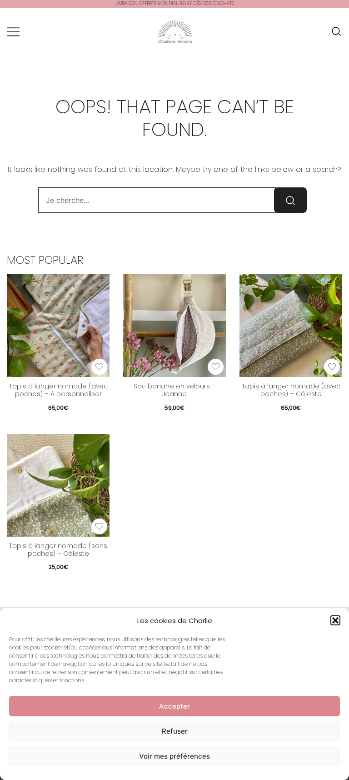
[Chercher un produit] (336, 31)
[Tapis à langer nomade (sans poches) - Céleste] (58, 485)
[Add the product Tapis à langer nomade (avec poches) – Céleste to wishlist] (332, 367)
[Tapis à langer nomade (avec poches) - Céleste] (290, 325)
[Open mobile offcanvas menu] (13, 31)
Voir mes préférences (174, 756)
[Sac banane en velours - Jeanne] (174, 325)
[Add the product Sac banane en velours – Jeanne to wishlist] (216, 367)
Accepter (174, 706)
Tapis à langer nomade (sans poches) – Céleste (58, 549)
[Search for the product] (290, 200)
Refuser (175, 731)
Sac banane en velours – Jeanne (175, 390)
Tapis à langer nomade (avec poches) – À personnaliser (58, 390)
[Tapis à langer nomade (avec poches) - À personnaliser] (58, 325)
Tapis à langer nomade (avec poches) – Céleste (291, 390)
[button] (335, 620)
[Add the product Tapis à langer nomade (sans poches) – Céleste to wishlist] (99, 526)
